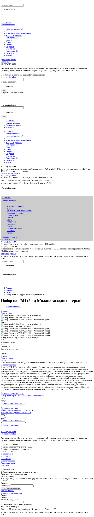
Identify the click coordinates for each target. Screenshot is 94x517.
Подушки (10, 47)
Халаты (9, 55)
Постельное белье (13, 51)
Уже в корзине (16, 403)
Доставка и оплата (8, 60)
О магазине (6, 22)
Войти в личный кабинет (11, 488)
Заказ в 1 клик (7, 358)
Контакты (5, 62)
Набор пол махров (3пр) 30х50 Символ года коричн (22, 396)
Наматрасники (12, 38)
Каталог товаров (8, 25)
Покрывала (10, 44)
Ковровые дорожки (14, 35)
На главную (6, 456)
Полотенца (10, 49)
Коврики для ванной (14, 29)
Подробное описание (10, 408)
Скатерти (10, 53)
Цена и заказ (6, 313)
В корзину (5, 356)
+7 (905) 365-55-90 (8, 242)
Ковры (8, 31)
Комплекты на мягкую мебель (18, 33)
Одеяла (9, 40)
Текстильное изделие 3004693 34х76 (16, 413)
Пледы (9, 42)
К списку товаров (8, 365)
